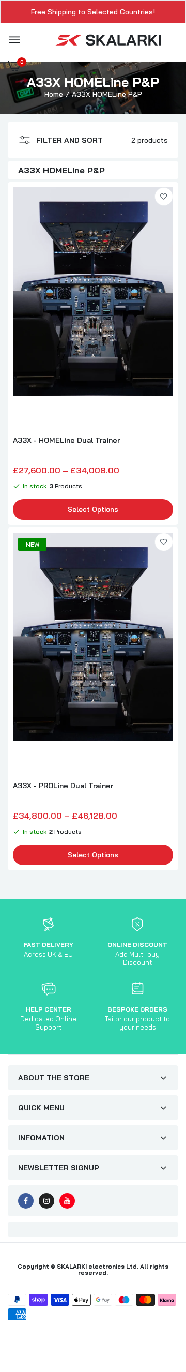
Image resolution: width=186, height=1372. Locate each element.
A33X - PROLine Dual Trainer (63, 785)
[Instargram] (46, 1201)
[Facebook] (26, 1201)
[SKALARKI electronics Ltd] (109, 40)
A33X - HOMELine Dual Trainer (66, 440)
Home (53, 94)
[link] (163, 196)
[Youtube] (67, 1201)
